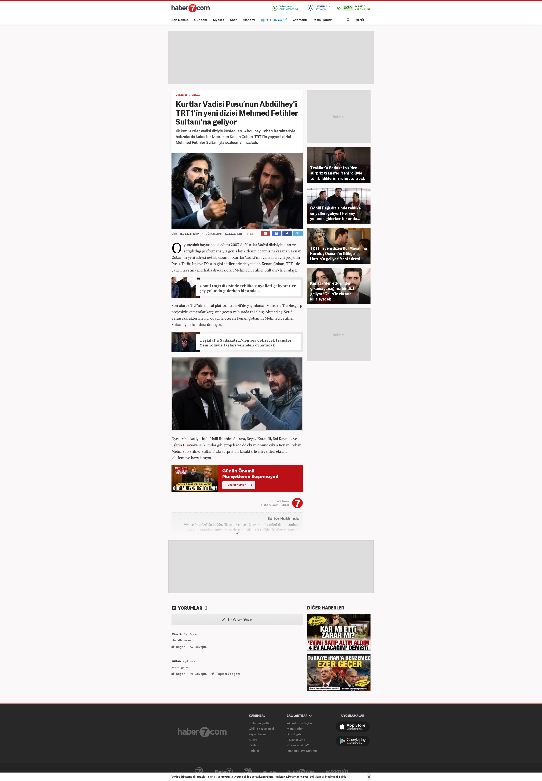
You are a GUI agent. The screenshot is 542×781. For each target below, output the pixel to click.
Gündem (200, 20)
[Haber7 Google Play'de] (353, 741)
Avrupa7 (248, 772)
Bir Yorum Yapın (239, 620)
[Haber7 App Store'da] (353, 726)
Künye (253, 740)
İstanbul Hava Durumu (302, 751)
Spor (233, 20)
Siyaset (218, 20)
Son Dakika (179, 20)
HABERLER (181, 95)
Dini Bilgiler (295, 734)
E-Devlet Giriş (296, 740)
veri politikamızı (314, 776)
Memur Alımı (295, 729)
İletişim (254, 751)
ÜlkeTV (269, 772)
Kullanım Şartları (260, 723)
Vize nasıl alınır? (298, 745)
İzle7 (300, 772)
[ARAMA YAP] (347, 20)
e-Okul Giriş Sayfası (300, 723)
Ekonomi (249, 20)
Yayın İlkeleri (257, 734)
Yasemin (336, 772)
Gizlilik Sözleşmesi (261, 729)
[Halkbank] (274, 20)
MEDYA (196, 95)
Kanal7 (199, 772)
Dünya (188, 444)
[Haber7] (190, 8)
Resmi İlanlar (322, 20)
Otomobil (300, 20)
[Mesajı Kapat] (369, 777)
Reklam (254, 745)
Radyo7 (224, 772)
